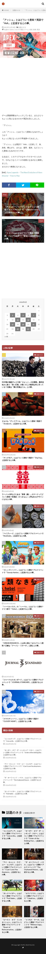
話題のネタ (16, 10)
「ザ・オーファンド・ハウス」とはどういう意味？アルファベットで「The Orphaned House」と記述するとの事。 (22, 780)
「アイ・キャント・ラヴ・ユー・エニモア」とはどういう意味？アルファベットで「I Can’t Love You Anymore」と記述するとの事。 (22, 766)
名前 (30, 30)
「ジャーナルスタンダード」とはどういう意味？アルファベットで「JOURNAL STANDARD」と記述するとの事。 (22, 682)
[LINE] (37, 185)
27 (28, 329)
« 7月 (6, 337)
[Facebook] (9, 185)
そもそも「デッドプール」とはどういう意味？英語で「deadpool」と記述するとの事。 (22, 422)
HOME (6, 10)
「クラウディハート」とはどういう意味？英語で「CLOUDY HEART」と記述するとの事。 (20, 720)
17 (12, 324)
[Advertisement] (23, 86)
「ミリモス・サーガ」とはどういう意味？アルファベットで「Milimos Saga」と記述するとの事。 (34, 923)
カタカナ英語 (19, 30)
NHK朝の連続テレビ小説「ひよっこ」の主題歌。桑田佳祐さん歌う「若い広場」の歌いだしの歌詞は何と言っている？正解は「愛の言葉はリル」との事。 (23, 384)
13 (28, 320)
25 (18, 329)
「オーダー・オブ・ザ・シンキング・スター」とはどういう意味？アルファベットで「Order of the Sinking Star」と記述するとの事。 (23, 752)
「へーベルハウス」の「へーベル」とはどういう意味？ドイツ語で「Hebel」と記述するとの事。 (22, 608)
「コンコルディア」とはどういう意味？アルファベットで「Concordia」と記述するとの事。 (22, 740)
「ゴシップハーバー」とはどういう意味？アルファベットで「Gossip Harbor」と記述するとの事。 (22, 571)
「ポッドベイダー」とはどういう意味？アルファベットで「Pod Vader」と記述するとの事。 (22, 792)
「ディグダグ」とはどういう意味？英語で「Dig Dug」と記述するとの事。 (22, 459)
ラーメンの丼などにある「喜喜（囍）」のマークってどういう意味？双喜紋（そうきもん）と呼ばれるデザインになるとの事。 (22, 496)
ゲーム (26, 30)
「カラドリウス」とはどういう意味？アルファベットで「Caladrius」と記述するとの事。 (34, 897)
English (6, 30)
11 (18, 320)
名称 (34, 30)
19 (23, 324)
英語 (38, 30)
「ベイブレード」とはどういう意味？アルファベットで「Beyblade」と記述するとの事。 (22, 534)
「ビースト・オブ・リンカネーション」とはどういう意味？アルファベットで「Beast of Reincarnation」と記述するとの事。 (12, 926)
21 (33, 324)
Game (11, 30)
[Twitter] (23, 185)
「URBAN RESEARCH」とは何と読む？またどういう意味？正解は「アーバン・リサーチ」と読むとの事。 (23, 644)
